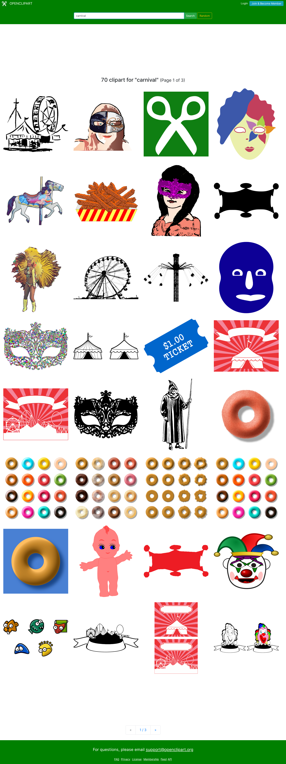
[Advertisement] (143, 52)
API (170, 759)
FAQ (116, 759)
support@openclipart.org (169, 749)
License (137, 759)
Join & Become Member (266, 3)
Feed (164, 759)
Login (244, 3)
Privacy (125, 759)
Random (205, 15)
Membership (151, 759)
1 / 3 (143, 730)
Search (190, 15)
